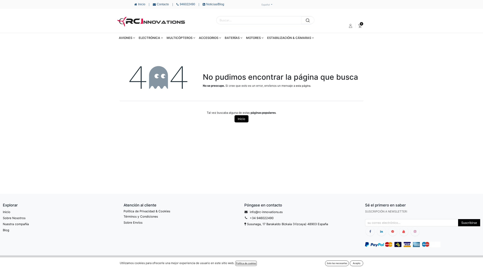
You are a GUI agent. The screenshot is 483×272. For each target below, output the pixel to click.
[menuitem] (360, 25)
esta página (303, 85)
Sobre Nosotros (14, 218)
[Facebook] (370, 231)
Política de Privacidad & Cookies (147, 211)
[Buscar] (307, 20)
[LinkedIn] (381, 231)
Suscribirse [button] (469, 223)
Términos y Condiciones (141, 216)
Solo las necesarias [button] (337, 263)
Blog (6, 230)
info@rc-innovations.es (266, 212)
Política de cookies (246, 263)
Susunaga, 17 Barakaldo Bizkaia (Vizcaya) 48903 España (287, 224)
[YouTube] (392, 231)
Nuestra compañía (16, 224)
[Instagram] (415, 231)
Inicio (241, 119)
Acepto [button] (356, 263)
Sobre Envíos (133, 222)
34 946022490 (263, 218)
